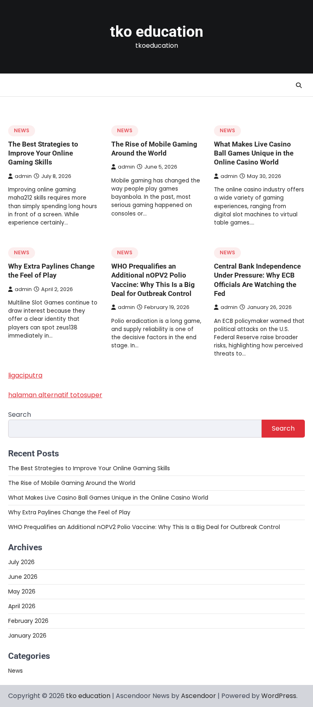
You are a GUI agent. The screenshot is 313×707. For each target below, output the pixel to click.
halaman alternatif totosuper (55, 395)
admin (23, 176)
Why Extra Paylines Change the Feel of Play (69, 512)
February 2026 (28, 621)
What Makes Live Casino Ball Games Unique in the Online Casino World (253, 153)
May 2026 (21, 591)
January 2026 (27, 635)
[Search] (299, 85)
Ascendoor (198, 695)
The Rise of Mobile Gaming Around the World (71, 483)
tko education (156, 31)
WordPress (278, 695)
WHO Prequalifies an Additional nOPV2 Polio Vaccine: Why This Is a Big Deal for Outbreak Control (144, 527)
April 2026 (21, 606)
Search (19, 414)
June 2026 (22, 577)
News (21, 130)
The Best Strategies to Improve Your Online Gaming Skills (43, 153)
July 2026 (21, 562)
